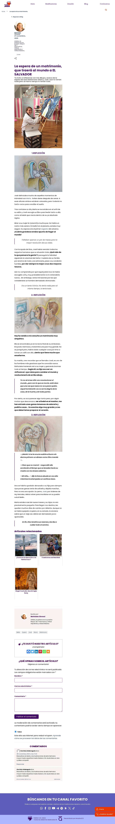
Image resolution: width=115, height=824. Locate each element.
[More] (48, 651)
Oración (70, 4)
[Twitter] (32, 651)
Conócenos (105, 4)
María (28, 198)
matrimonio (43, 632)
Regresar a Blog (17, 16)
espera (24, 632)
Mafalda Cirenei (17, 33)
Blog (86, 4)
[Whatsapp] (44, 651)
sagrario (44, 229)
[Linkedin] (36, 651)
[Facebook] (28, 651)
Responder (20, 764)
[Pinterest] (40, 651)
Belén (18, 632)
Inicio (33, 4)
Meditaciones (51, 4)
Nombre (18, 676)
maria (36, 632)
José (45, 491)
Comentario (20, 696)
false (19, 732)
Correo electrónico (23, 686)
